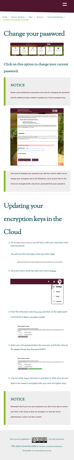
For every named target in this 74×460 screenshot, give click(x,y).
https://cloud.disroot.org (25, 243)
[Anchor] (66, 33)
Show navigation (65, 2)
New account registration (20, 439)
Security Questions (56, 439)
